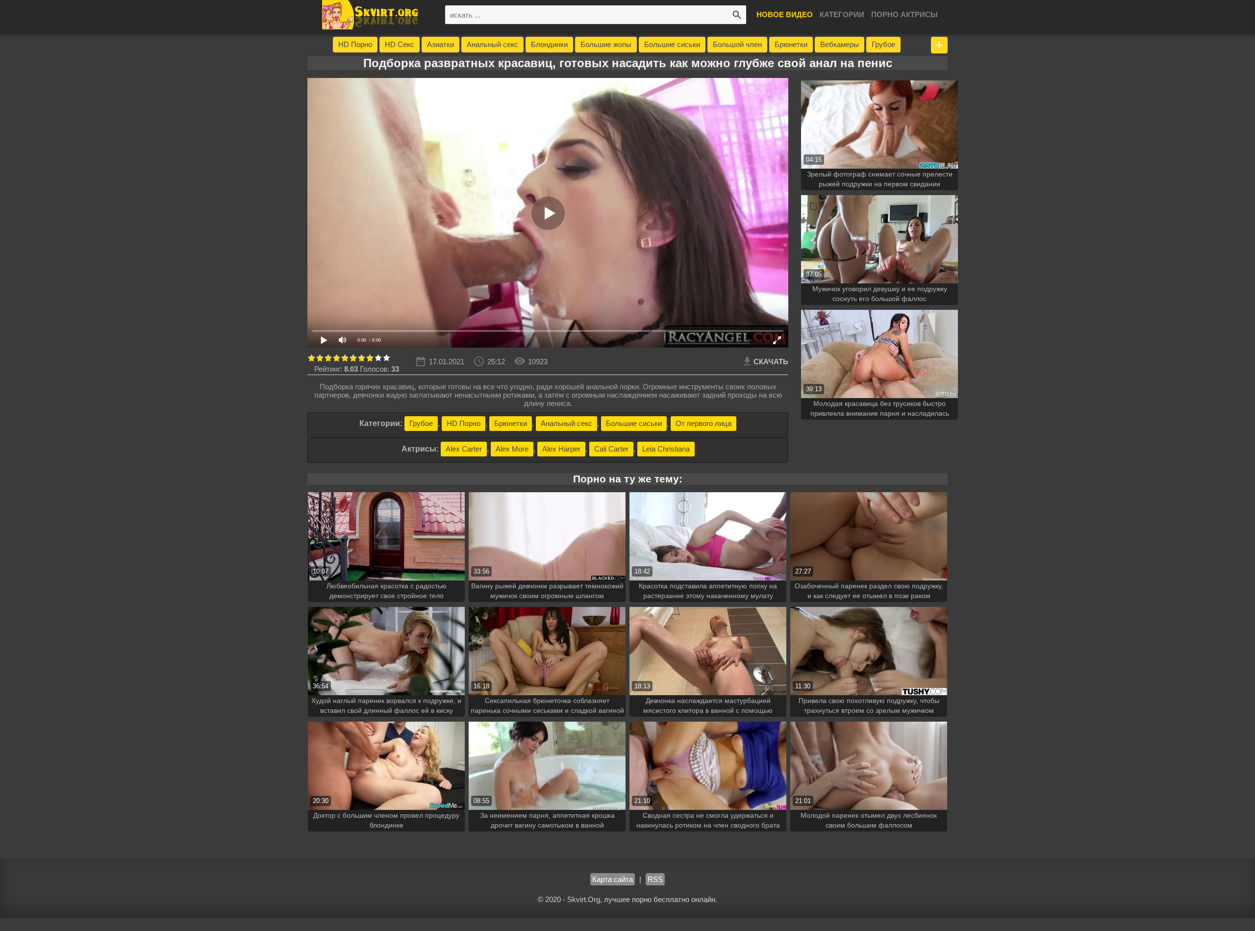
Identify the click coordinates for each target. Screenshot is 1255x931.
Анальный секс (492, 44)
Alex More (512, 449)
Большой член (737, 44)
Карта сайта (612, 879)
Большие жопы (605, 44)
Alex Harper (561, 449)
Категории (842, 14)
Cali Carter (611, 449)
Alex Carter (464, 449)
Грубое (883, 44)
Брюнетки (791, 44)
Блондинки (549, 44)
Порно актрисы (904, 14)
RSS (655, 879)
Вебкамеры (839, 44)
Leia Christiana (666, 449)
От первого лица (703, 423)
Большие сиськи (672, 44)
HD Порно (355, 44)
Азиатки (440, 44)
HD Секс (399, 44)
